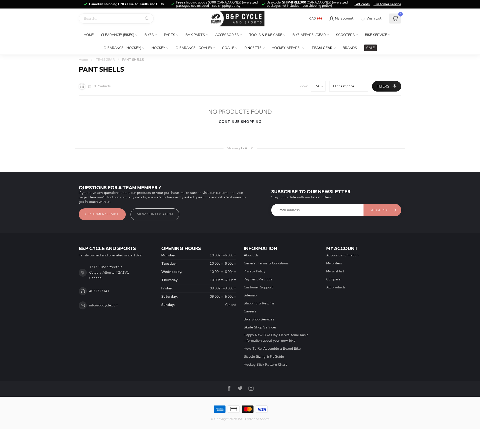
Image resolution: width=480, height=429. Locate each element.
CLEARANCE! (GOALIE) (194, 48)
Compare (333, 279)
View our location (155, 214)
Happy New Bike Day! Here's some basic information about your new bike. (276, 338)
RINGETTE (253, 48)
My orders (334, 263)
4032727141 (99, 291)
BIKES (149, 35)
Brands (350, 48)
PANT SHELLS (133, 60)
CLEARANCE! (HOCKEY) (122, 48)
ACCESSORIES (227, 35)
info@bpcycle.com (103, 305)
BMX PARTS (195, 35)
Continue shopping (240, 121)
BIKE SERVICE (376, 35)
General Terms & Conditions (266, 263)
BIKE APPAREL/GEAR (309, 35)
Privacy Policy (254, 271)
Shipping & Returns (259, 303)
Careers (250, 311)
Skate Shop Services (260, 327)
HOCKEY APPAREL (286, 48)
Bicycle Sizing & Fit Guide (264, 356)
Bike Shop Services (259, 319)
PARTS (169, 35)
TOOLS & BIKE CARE (265, 35)
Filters (383, 86)
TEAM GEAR (322, 48)
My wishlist (335, 271)
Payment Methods (258, 279)
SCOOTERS (345, 35)
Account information (342, 255)
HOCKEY (158, 48)
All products (336, 287)
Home (89, 35)
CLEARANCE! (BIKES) (117, 35)
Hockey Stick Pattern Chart (265, 364)
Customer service (387, 4)
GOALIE (228, 48)
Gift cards (362, 4)
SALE (370, 48)
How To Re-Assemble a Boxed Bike (272, 348)
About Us (251, 255)
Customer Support (258, 287)
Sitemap (250, 295)
